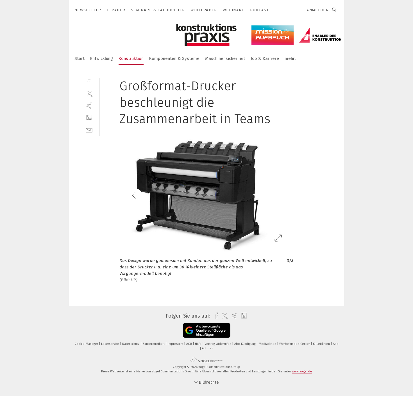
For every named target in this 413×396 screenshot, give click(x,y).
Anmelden (318, 10)
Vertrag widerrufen (218, 344)
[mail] (89, 129)
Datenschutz (131, 344)
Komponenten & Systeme (174, 58)
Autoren (207, 348)
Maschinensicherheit (225, 58)
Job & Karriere (265, 58)
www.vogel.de (302, 371)
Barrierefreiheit (154, 344)
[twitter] (89, 93)
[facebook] (89, 81)
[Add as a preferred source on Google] (206, 330)
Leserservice (110, 344)
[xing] (89, 105)
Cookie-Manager (87, 344)
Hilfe (198, 344)
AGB (189, 344)
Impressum (176, 344)
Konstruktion (131, 58)
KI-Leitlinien (322, 344)
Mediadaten (268, 344)
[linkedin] (89, 117)
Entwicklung (101, 58)
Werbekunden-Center (295, 344)
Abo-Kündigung (245, 344)
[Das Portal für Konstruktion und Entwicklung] (79, 58)
